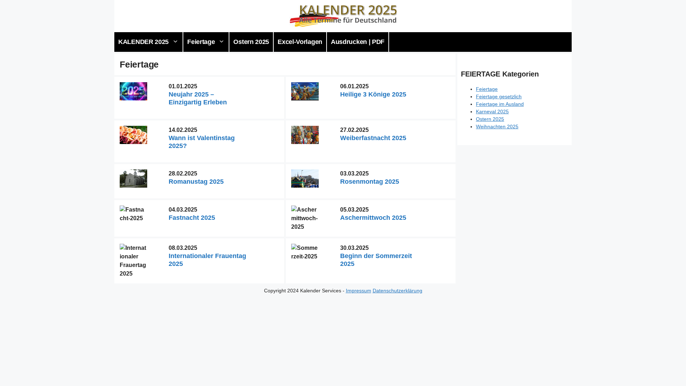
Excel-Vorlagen (300, 41)
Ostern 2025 (251, 41)
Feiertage (201, 41)
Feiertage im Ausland (500, 104)
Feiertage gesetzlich (499, 96)
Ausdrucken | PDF (357, 41)
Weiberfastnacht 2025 (373, 138)
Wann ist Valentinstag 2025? (202, 141)
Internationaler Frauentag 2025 (207, 259)
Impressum (358, 290)
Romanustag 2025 (196, 181)
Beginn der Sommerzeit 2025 (376, 259)
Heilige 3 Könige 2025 (373, 94)
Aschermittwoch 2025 (373, 217)
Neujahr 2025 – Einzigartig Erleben (198, 98)
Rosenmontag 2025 (369, 181)
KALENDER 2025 (143, 41)
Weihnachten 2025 (497, 126)
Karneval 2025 (492, 111)
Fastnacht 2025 (192, 217)
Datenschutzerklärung (397, 290)
